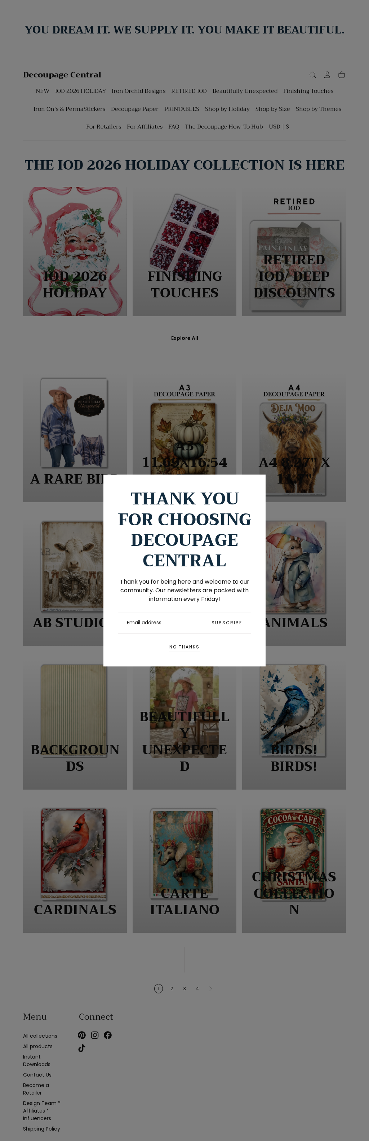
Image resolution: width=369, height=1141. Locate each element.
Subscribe (227, 623)
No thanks (184, 647)
